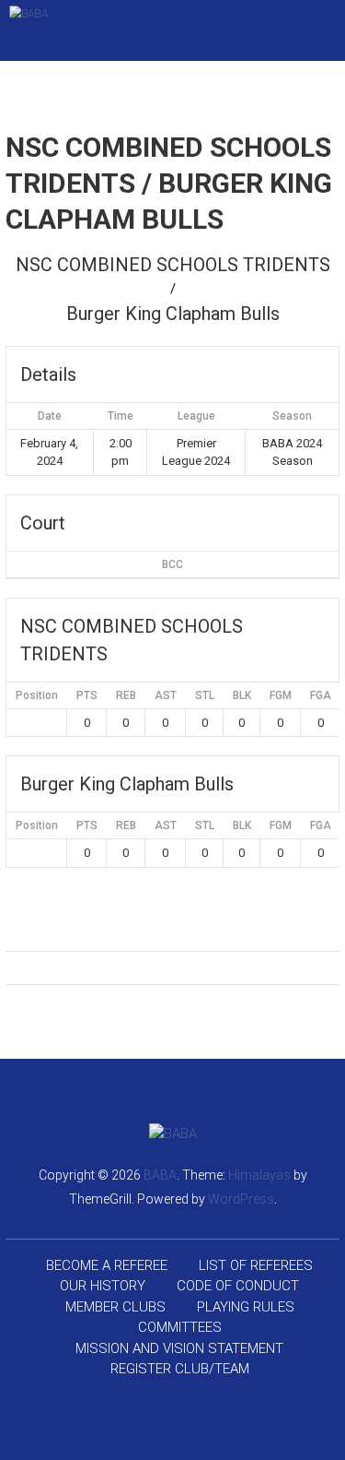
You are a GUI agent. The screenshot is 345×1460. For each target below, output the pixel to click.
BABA (160, 1175)
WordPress (241, 1199)
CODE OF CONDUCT (238, 1285)
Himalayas (259, 1175)
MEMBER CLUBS (115, 1307)
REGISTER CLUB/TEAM (179, 1368)
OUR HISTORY (102, 1285)
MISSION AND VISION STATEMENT (179, 1348)
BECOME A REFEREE (106, 1265)
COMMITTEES (180, 1327)
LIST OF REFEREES (256, 1265)
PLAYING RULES (245, 1307)
